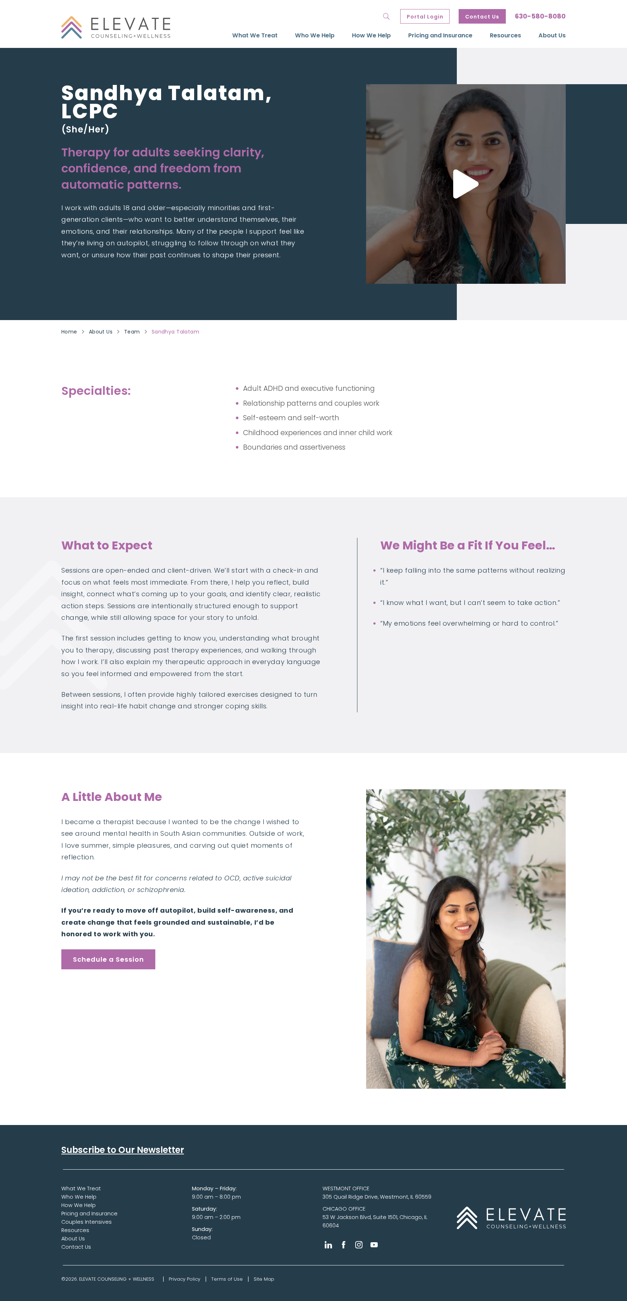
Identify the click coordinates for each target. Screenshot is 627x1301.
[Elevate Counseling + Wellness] (115, 27)
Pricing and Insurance (440, 35)
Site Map (264, 1279)
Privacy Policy (184, 1279)
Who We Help (315, 35)
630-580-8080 (540, 16)
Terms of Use (227, 1279)
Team (132, 331)
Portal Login (425, 16)
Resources (505, 35)
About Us (552, 35)
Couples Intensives (86, 1222)
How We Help (371, 35)
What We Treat (255, 35)
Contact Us (482, 16)
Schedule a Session (108, 959)
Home (69, 331)
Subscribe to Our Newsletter (122, 1150)
